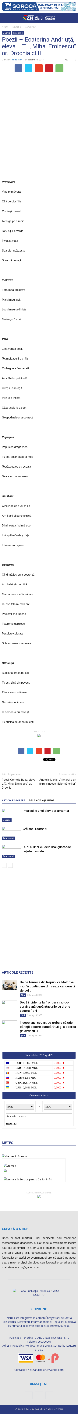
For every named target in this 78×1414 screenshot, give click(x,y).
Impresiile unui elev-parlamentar (46, 811)
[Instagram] (39, 1395)
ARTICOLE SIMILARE (13, 800)
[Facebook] (29, 1395)
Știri (23, 995)
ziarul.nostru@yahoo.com (48, 1370)
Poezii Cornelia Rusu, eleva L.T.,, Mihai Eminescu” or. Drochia (18, 783)
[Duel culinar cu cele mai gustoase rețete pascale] (11, 851)
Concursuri (31, 27)
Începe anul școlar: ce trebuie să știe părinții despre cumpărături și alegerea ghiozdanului (48, 1027)
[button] (72, 18)
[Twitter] (49, 1395)
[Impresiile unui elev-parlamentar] (11, 815)
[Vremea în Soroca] (14, 1156)
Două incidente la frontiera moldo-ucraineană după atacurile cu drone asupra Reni (45, 1006)
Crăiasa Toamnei (35, 829)
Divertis (16, 27)
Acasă (5, 27)
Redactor (17, 59)
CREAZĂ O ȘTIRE (15, 1229)
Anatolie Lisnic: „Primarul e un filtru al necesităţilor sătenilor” (57, 781)
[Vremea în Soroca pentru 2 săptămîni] (28, 1178)
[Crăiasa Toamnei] (11, 833)
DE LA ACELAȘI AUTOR (41, 800)
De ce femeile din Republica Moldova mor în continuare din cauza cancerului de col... (47, 986)
